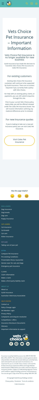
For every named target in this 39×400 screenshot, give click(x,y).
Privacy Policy (6, 314)
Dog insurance (6, 209)
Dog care (4, 216)
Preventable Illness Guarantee (12, 260)
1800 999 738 (32, 373)
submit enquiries (27, 96)
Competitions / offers (9, 320)
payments (8, 96)
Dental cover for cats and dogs (12, 263)
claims (30, 94)
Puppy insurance (7, 219)
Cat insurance (6, 227)
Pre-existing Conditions (9, 257)
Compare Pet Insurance (9, 254)
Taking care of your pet (9, 245)
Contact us (5, 304)
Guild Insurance (7, 292)
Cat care (4, 233)
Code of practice (19, 384)
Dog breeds (5, 212)
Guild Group (18, 378)
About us (4, 289)
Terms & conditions (28, 381)
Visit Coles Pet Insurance (19, 140)
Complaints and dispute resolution (14, 317)
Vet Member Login (8, 310)
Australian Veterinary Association (13, 296)
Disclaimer (18, 381)
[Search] (27, 3)
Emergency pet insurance (10, 266)
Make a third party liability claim (13, 281)
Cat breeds (5, 230)
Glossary (4, 326)
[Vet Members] (36, 3)
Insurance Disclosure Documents (13, 323)
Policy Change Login (8, 307)
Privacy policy (10, 381)
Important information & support (13, 329)
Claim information (7, 275)
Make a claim (6, 278)
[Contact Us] (31, 3)
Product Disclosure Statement (10, 366)
